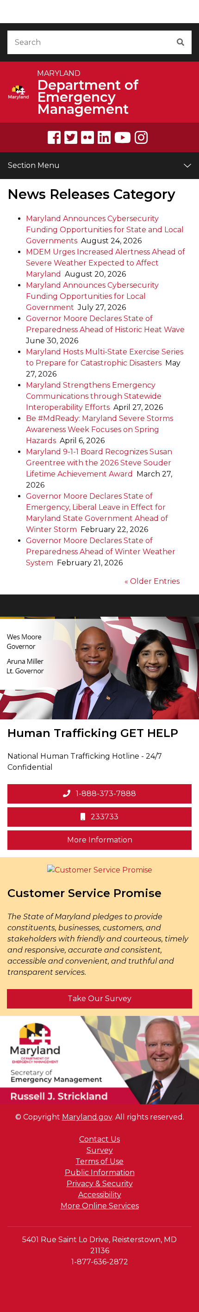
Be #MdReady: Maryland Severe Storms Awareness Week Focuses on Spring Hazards (99, 429)
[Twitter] (70, 137)
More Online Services (100, 1205)
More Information (129, 839)
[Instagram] (141, 137)
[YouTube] (122, 137)
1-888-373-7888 (105, 793)
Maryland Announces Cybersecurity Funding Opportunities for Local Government (92, 296)
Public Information (100, 1172)
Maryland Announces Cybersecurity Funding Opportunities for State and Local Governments (105, 229)
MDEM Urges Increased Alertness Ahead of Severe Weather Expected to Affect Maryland (105, 263)
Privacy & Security (100, 1183)
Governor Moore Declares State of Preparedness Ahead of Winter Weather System (100, 551)
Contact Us (99, 1139)
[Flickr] (87, 137)
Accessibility (99, 1194)
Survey (100, 1150)
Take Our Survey (99, 998)
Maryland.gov (87, 1117)
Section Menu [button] (34, 165)
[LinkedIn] (104, 137)
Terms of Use (99, 1161)
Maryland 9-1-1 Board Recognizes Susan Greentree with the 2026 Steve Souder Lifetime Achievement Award (99, 462)
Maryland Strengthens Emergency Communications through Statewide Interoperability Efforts (94, 396)
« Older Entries (152, 581)
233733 (103, 816)
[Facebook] (54, 137)
